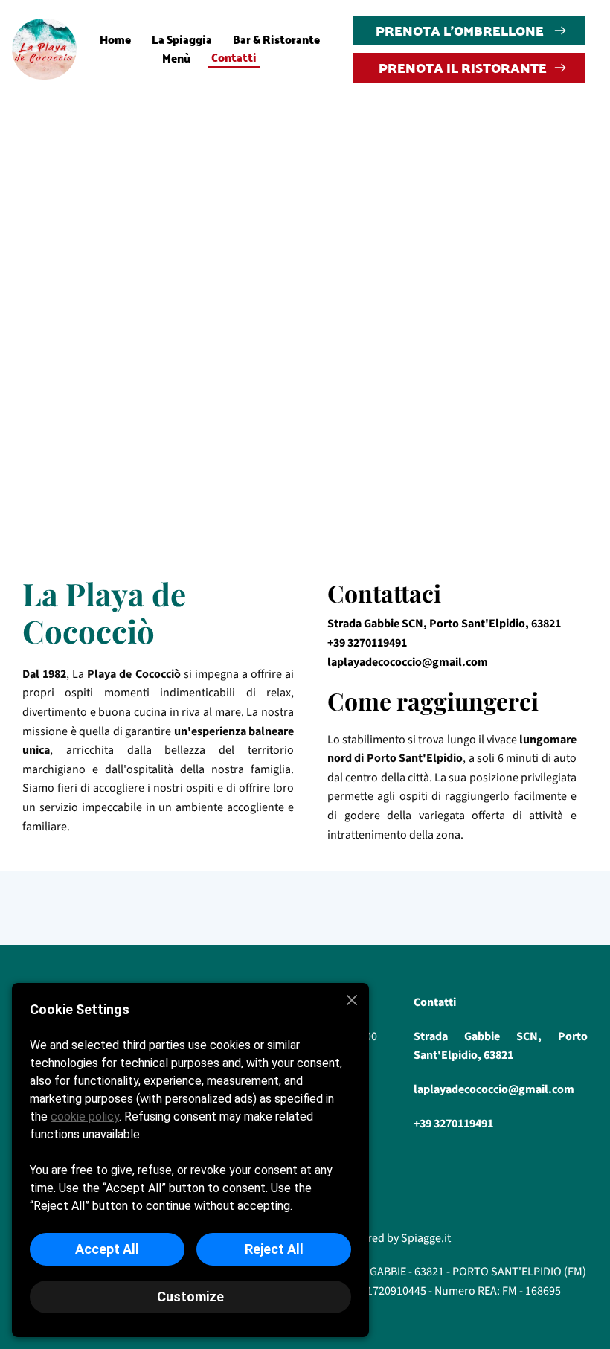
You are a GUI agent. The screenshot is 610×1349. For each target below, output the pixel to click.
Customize (190, 1296)
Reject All (274, 1249)
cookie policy (85, 1116)
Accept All (107, 1249)
